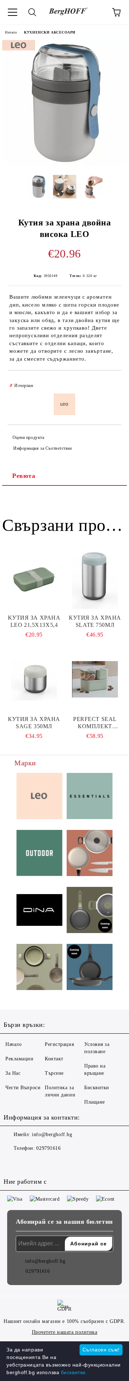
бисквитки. (74, 1372)
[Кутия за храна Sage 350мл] (34, 679)
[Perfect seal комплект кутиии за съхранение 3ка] (95, 679)
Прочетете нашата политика (64, 1332)
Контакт (54, 1058)
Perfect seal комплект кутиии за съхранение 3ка (95, 723)
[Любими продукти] (97, 12)
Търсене (54, 1073)
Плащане (94, 1102)
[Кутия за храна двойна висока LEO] (64, 164)
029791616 (48, 1148)
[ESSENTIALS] (90, 797)
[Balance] (39, 968)
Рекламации (19, 1058)
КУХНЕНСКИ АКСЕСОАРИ (50, 32)
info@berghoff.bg (52, 1134)
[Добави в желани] (111, 382)
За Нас (12, 1073)
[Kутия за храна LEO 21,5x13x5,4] (34, 578)
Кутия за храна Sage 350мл (34, 722)
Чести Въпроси (22, 1087)
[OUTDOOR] (39, 854)
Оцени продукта (28, 437)
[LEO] (39, 797)
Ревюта (23, 475)
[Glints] (90, 854)
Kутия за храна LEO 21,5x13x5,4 (34, 621)
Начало (11, 32)
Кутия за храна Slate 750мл (95, 621)
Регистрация (59, 1044)
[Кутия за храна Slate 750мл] (95, 578)
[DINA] (39, 911)
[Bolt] (90, 911)
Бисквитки (96, 1087)
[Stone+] (90, 968)
